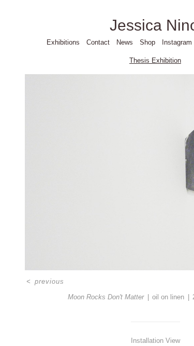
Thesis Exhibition (155, 60)
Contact (98, 42)
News (124, 42)
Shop (147, 42)
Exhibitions (63, 42)
